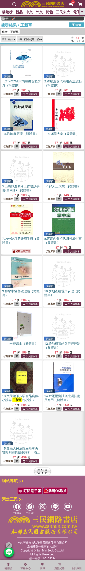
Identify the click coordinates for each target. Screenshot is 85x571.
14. (62, 398)
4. (63, 133)
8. (63, 240)
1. (21, 83)
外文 (39, 11)
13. (20, 400)
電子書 (78, 11)
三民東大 (63, 11)
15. (21, 452)
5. (21, 188)
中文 (29, 11)
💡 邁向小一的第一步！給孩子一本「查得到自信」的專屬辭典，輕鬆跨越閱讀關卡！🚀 (5, 19)
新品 (19, 11)
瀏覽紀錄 (59, 568)
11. (21, 343)
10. (62, 293)
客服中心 (25, 568)
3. (21, 133)
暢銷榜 (7, 11)
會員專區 (76, 568)
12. (62, 345)
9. (21, 293)
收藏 (42, 568)
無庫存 (9, 94)
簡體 (49, 11)
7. (21, 240)
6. (63, 186)
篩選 (78, 25)
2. (63, 83)
